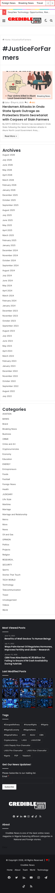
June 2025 (7, 220)
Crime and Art (9, 444)
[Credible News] (25, 20)
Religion (6, 554)
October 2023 (9, 321)
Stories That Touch (11, 574)
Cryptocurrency (10, 740)
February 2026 (9, 185)
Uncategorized (9, 600)
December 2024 (10, 250)
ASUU (32, 735)
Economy (6, 454)
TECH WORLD (8, 580)
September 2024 (10, 265)
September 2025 (10, 205)
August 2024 (8, 270)
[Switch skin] (45, 21)
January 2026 (8, 190)
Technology (7, 585)
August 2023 (8, 331)
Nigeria (7, 756)
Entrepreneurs (9, 469)
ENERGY (6, 464)
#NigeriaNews (30, 730)
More (4, 524)
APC (24, 735)
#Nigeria (44, 724)
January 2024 (8, 305)
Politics (5, 544)
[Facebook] (14, 816)
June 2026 (7, 165)
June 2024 (7, 280)
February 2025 (9, 240)
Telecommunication (11, 590)
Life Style (6, 499)
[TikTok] (36, 816)
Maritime (6, 504)
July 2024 (7, 275)
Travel (40, 3)
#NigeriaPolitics (11, 735)
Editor (7, 102)
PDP (16, 756)
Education (7, 459)
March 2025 (8, 235)
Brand (5, 424)
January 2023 (8, 366)
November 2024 (10, 255)
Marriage (6, 509)
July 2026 (7, 160)
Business (6, 434)
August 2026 (8, 155)
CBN (41, 735)
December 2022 (10, 371)
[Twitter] (18, 816)
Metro (5, 519)
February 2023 (9, 361)
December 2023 (10, 310)
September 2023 (10, 326)
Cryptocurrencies (10, 449)
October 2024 (9, 260)
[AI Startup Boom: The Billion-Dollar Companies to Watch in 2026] (10, 703)
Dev (4, 847)
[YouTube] (26, 816)
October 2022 (9, 381)
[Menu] (3, 21)
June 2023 (7, 341)
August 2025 (8, 210)
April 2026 (7, 175)
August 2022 (8, 391)
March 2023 (8, 356)
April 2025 (7, 230)
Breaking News (26, 3)
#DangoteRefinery (12, 724)
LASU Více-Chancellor (36, 750)
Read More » (11, 136)
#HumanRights (30, 724)
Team (25, 870)
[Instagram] (29, 816)
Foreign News (8, 3)
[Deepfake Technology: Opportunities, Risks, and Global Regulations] (10, 682)
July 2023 (7, 336)
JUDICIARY (7, 494)
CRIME (5, 439)
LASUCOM (35, 740)
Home (7, 39)
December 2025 (10, 195)
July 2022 (7, 396)
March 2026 (8, 180)
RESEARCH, (7, 559)
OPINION (6, 539)
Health (5, 489)
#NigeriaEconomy (11, 730)
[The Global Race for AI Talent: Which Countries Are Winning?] (28, 682)
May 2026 (7, 170)
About (17, 870)
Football (6, 479)
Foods (5, 474)
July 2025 (7, 215)
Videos (5, 605)
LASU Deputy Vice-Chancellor (17, 745)
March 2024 (8, 295)
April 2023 (7, 351)
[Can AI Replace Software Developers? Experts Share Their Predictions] (10, 693)
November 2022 (10, 376)
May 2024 (7, 285)
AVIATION (6, 414)
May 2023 (7, 346)
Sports (5, 569)
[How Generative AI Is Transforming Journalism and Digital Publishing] (28, 693)
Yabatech (26, 756)
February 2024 (9, 300)
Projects (6, 549)
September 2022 (10, 386)
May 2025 (7, 225)
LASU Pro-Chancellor (13, 750)
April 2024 (7, 290)
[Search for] (51, 21)
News (5, 529)
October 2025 (9, 200)
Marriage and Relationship (14, 514)
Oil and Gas (7, 534)
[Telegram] (33, 816)
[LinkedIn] (22, 816)
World (5, 610)
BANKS (5, 419)
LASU (24, 740)
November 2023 (10, 315)
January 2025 (8, 245)
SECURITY (7, 564)
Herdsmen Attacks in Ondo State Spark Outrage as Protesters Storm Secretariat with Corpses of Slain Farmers (25, 113)
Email (5, 776)
